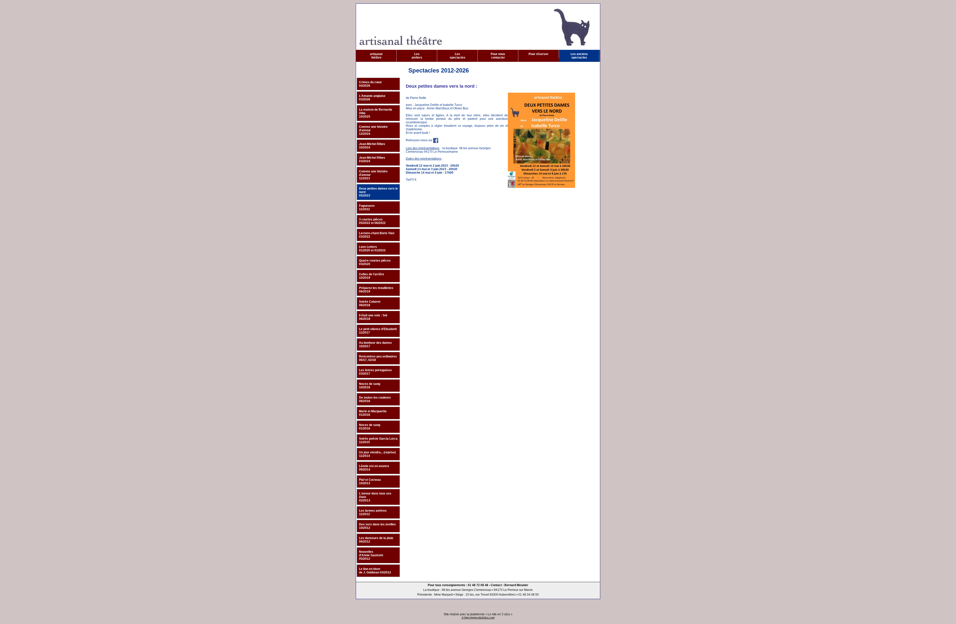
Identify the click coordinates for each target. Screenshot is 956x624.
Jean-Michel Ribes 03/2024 (372, 159)
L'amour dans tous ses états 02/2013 (375, 497)
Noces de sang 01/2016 (369, 426)
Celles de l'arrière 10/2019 (371, 276)
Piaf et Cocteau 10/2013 (370, 481)
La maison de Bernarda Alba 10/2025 (375, 113)
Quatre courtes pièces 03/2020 (375, 262)
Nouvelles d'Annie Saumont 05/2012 (371, 555)
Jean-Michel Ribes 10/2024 (372, 145)
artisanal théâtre (376, 55)
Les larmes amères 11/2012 (373, 512)
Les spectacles (457, 55)
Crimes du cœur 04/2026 (370, 83)
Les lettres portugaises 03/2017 (375, 371)
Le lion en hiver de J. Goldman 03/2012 (375, 570)
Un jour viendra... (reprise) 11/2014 (377, 454)
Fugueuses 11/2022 (367, 207)
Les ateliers (417, 55)
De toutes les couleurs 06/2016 (375, 399)
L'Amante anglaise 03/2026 (372, 97)
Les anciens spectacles (579, 55)
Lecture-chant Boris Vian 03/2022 (376, 234)
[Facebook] (435, 140)
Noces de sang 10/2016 (369, 385)
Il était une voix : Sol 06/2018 (373, 317)
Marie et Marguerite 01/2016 (373, 413)
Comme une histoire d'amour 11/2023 (373, 175)
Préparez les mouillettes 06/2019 (376, 289)
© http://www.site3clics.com (478, 617)
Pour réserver (538, 54)
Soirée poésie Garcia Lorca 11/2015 (378, 440)
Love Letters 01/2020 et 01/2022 (372, 248)
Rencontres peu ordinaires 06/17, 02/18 (378, 358)
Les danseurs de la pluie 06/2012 (376, 539)
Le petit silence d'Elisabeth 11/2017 (378, 330)
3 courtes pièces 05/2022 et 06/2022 (372, 221)
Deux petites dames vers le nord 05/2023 (378, 192)
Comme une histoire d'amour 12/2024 (373, 130)
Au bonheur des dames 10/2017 (375, 344)
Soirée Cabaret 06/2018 (369, 303)
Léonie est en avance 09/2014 (374, 467)
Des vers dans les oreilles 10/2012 (377, 526)
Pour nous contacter (498, 55)
